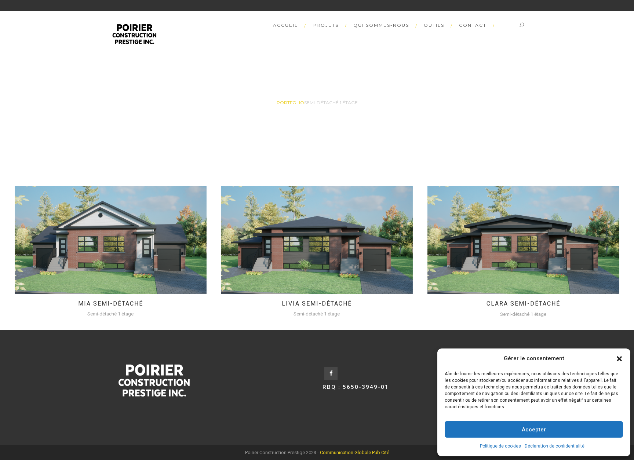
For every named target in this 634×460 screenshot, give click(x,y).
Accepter (534, 429)
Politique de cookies (500, 446)
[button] (619, 358)
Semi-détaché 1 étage (110, 314)
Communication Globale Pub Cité (354, 452)
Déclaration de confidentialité (554, 446)
